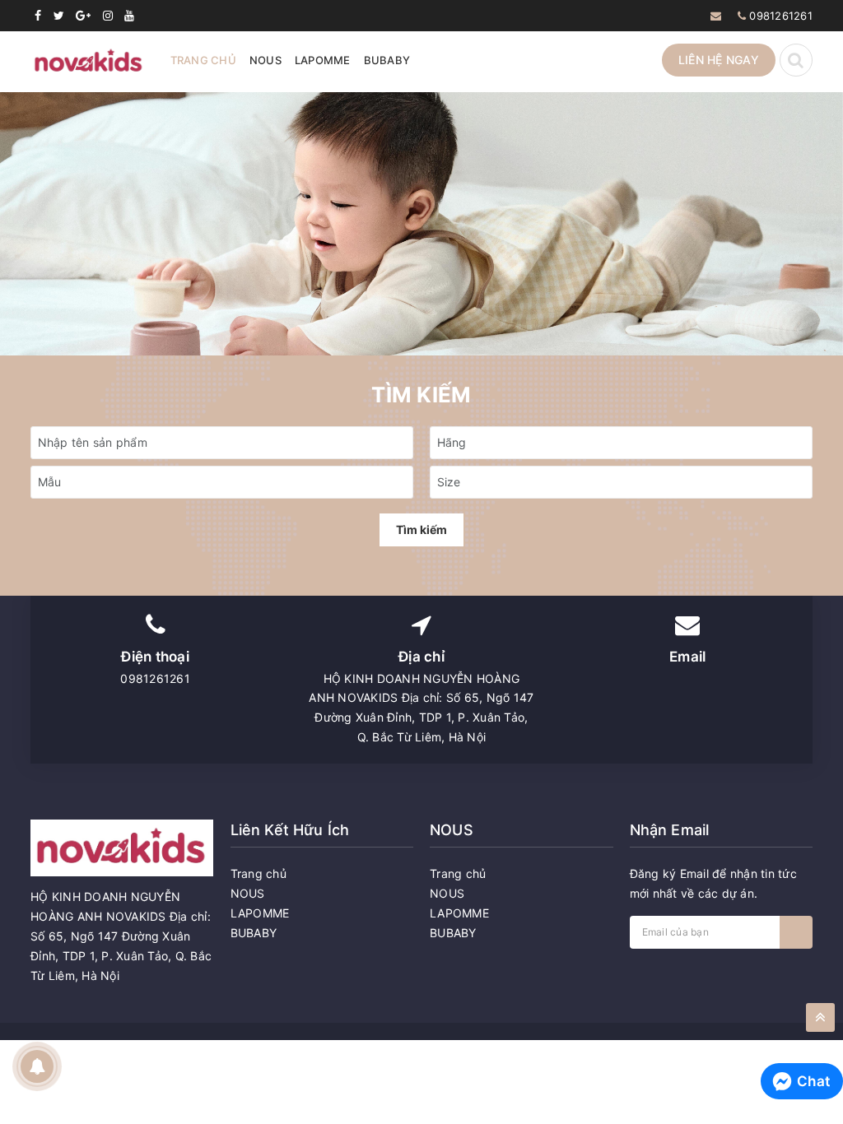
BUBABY (387, 60)
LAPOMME (323, 60)
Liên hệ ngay (718, 60)
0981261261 (781, 15)
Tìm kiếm (421, 529)
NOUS (265, 60)
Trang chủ (203, 60)
